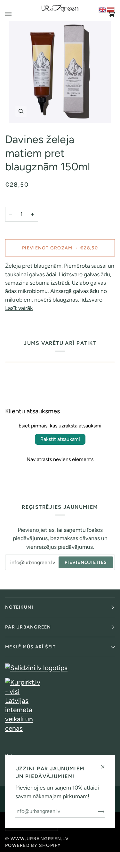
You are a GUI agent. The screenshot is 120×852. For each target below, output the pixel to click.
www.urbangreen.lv (40, 838)
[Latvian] (111, 8)
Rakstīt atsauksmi (60, 439)
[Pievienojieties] (96, 811)
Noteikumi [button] (19, 607)
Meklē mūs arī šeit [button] (30, 647)
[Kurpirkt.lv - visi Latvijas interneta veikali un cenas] (60, 705)
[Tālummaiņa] (60, 72)
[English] (103, 8)
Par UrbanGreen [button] (28, 627)
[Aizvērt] (105, 764)
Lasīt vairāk (19, 307)
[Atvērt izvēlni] (14, 14)
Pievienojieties (86, 562)
